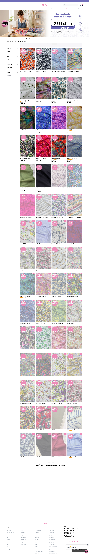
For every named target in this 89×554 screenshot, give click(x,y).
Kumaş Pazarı (78, 8)
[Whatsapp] (77, 541)
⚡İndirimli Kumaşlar (64, 8)
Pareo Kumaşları (51, 535)
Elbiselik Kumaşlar (51, 532)
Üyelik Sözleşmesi (9, 530)
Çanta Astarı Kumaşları (52, 549)
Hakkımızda (8, 539)
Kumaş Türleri (13, 38)
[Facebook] (64, 541)
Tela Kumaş (36, 544)
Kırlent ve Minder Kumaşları (53, 546)
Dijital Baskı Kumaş (37, 542)
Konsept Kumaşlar (23, 539)
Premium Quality (23, 542)
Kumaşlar (8, 38)
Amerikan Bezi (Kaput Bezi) (39, 551)
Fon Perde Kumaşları (52, 551)
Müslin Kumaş (37, 537)
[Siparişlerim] (80, 5)
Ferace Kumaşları (51, 537)
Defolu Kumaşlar (72, 8)
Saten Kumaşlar (37, 549)
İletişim (8, 542)
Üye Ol (7, 546)
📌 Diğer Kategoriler (28, 8)
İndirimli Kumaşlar (23, 537)
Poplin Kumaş (18, 38)
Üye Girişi (8, 544)
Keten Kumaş (37, 539)
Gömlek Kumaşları (51, 530)
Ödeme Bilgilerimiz (9, 549)
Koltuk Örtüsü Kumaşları (52, 542)
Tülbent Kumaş (37, 553)
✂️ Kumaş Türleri (11, 8)
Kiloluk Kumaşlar (45, 8)
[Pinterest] (69, 541)
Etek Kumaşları (51, 528)
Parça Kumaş (37, 8)
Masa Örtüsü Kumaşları (52, 544)
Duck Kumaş (37, 535)
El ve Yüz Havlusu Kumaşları (53, 553)
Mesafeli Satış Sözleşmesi (10, 532)
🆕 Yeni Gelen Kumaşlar (54, 8)
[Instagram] (67, 541)
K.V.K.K (8, 537)
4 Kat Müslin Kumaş (38, 530)
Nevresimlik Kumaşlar (52, 539)
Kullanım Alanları (19, 8)
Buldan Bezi (36, 546)
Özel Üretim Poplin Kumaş (26, 38)
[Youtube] (72, 541)
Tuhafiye (22, 530)
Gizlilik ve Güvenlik (9, 535)
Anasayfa (8, 528)
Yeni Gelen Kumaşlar (24, 535)
